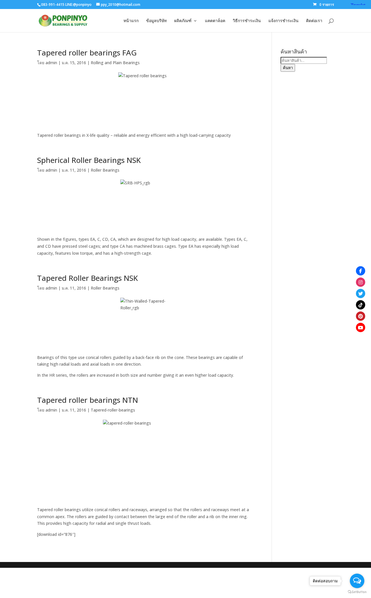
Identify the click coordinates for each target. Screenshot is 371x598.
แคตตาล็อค (215, 21)
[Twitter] (360, 293)
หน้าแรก (131, 21)
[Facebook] (360, 270)
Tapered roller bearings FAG (87, 52)
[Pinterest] (360, 316)
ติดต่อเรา (314, 21)
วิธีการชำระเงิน (247, 21)
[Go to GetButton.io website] (357, 592)
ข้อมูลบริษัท (156, 21)
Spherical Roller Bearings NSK (89, 160)
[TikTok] (360, 304)
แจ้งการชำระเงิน (283, 21)
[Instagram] (360, 282)
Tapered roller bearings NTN (87, 400)
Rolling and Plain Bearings (115, 62)
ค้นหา (288, 67)
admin (51, 62)
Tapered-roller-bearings (113, 410)
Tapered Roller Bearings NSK (87, 278)
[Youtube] (360, 327)
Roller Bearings (105, 170)
